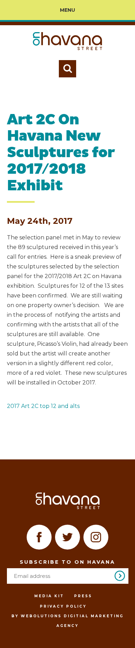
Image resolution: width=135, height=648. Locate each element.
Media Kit (49, 596)
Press (83, 596)
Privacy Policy (63, 606)
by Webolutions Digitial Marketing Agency (67, 621)
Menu (67, 10)
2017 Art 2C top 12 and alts (43, 406)
